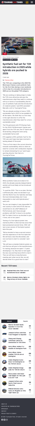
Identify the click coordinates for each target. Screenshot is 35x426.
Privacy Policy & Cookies (8, 413)
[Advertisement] (17, 18)
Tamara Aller (9, 80)
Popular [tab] (25, 321)
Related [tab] (9, 321)
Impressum (4, 409)
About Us (4, 404)
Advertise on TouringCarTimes (10, 406)
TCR (5, 54)
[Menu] (32, 2)
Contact (3, 411)
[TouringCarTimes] (12, 2)
